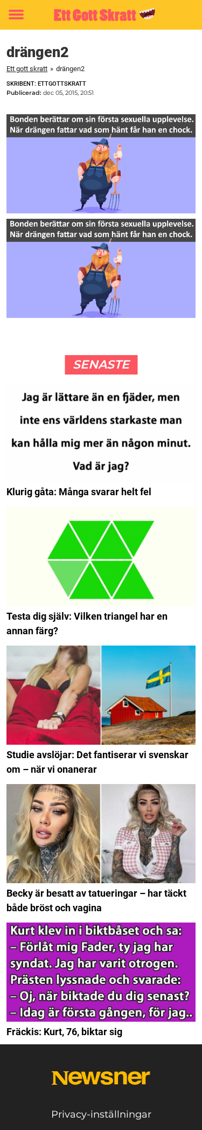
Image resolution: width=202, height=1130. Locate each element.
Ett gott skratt (26, 69)
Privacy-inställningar (101, 1114)
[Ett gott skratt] (101, 14)
